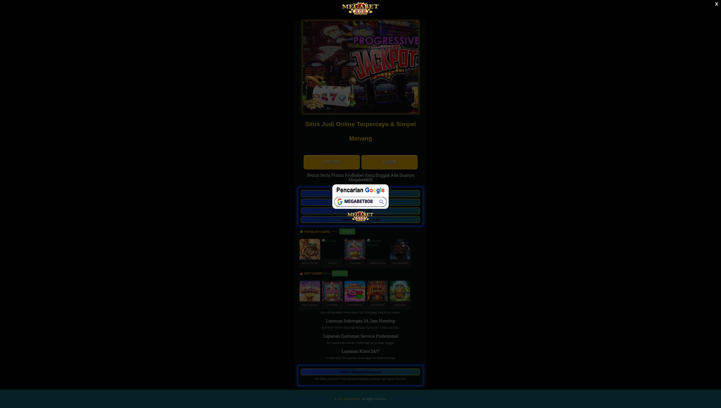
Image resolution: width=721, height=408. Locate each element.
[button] (360, 204)
